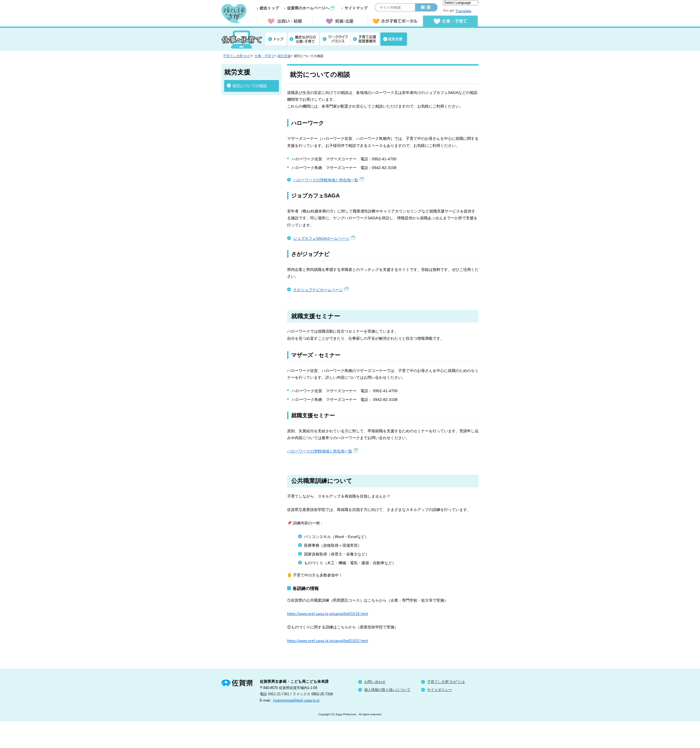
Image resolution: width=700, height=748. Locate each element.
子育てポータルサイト (395, 21)
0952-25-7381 (278, 694)
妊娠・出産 (340, 21)
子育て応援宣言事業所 (365, 39)
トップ (276, 39)
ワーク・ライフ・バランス (335, 39)
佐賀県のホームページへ (308, 8)
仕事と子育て (450, 21)
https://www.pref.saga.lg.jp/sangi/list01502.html (327, 640)
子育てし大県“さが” (237, 56)
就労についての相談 (249, 86)
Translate (463, 11)
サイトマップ (356, 8)
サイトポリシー (439, 689)
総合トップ (269, 8)
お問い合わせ (375, 682)
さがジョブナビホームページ (318, 290)
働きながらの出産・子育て (303, 39)
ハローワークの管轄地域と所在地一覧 (325, 180)
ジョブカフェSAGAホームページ (321, 238)
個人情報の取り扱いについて (387, 689)
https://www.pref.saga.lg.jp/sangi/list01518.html (327, 613)
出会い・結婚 (284, 21)
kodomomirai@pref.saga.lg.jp (296, 700)
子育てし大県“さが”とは (446, 682)
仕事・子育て (264, 56)
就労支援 (393, 39)
